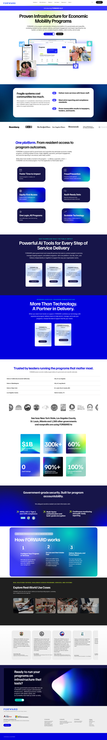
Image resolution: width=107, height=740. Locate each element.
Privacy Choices (91, 725)
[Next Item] (96, 605)
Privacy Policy (91, 724)
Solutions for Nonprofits (63, 721)
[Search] (92, 2)
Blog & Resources (92, 721)
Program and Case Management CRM (66, 722)
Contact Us (91, 720)
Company (90, 719)
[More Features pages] (52, 2)
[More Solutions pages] (37, 2)
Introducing (53, 8)
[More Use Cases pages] (59, 2)
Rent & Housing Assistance (48, 725)
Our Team (90, 722)
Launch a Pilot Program (78, 722)
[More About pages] (71, 2)
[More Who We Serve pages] (46, 2)
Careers (90, 723)
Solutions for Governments (48, 721)
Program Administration (48, 722)
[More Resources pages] (66, 2)
